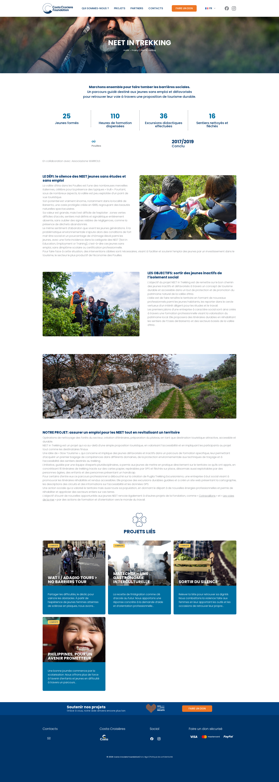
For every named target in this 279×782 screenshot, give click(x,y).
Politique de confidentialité (161, 757)
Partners (136, 8)
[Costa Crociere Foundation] (58, 8)
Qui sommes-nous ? (95, 8)
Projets (119, 8)
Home (126, 50)
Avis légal (144, 757)
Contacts (155, 8)
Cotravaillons (207, 496)
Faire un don (184, 8)
